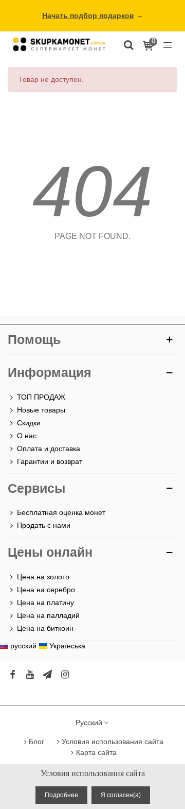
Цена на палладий (48, 615)
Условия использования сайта (112, 741)
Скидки (29, 423)
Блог (36, 741)
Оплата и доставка (48, 448)
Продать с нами (43, 525)
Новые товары (41, 410)
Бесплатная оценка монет (61, 512)
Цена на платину (45, 602)
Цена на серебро (46, 590)
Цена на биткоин (45, 628)
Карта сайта (96, 752)
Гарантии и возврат (49, 461)
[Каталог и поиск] (128, 44)
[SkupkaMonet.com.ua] (167, 44)
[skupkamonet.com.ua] (59, 44)
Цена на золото (43, 577)
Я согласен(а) (121, 795)
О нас (26, 436)
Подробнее (61, 795)
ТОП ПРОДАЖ (41, 397)
